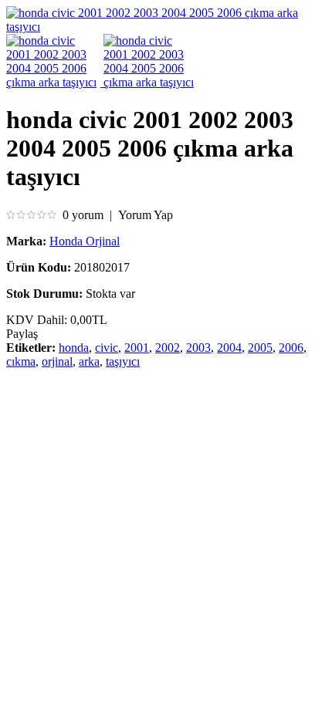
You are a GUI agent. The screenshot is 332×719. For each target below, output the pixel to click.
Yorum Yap (145, 214)
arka (89, 361)
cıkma (21, 361)
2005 (260, 347)
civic (106, 347)
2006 (291, 347)
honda (74, 347)
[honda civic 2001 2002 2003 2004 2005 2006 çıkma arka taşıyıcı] (166, 26)
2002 (167, 347)
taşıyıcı (123, 361)
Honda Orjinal (84, 241)
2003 (198, 347)
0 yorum (83, 214)
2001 (136, 347)
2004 (229, 347)
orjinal (57, 361)
